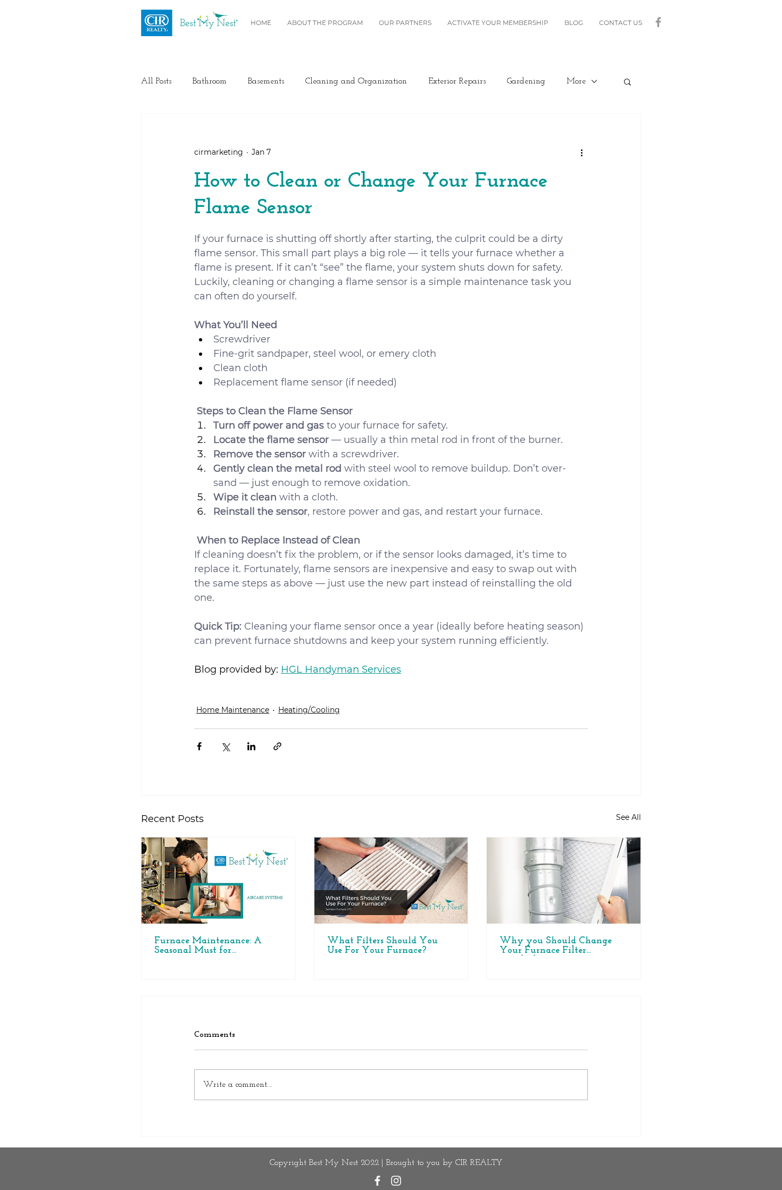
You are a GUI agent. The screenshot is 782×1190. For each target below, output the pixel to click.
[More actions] (581, 152)
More (576, 81)
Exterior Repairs (457, 81)
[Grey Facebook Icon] (658, 22)
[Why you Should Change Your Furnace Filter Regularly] (563, 880)
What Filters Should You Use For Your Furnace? (382, 946)
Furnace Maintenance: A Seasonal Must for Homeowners (208, 946)
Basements (266, 81)
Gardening (526, 81)
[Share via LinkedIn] (251, 746)
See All (628, 817)
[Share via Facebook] (199, 746)
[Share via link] (277, 746)
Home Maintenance (232, 710)
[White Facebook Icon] (377, 1180)
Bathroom (210, 81)
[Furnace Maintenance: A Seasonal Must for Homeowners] (218, 880)
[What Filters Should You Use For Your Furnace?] (391, 880)
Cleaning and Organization (356, 81)
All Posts (156, 81)
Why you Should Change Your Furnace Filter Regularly (556, 946)
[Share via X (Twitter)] (225, 746)
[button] (627, 81)
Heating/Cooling (309, 710)
